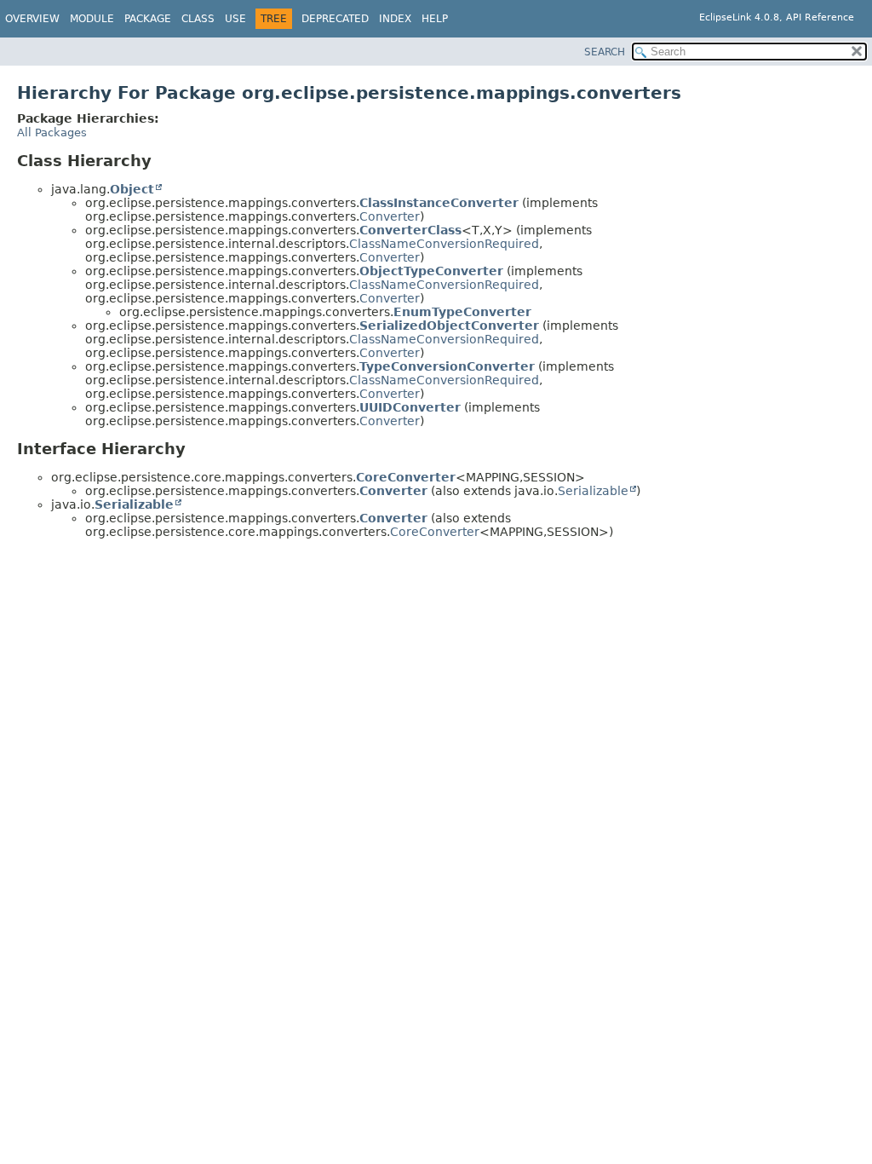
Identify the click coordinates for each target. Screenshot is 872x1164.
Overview (32, 19)
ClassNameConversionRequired (444, 244)
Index (395, 19)
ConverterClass (410, 230)
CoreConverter (406, 477)
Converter (389, 216)
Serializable (593, 491)
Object (132, 189)
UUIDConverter (410, 407)
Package (147, 19)
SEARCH (604, 52)
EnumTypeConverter (462, 312)
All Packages (52, 132)
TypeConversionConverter (447, 366)
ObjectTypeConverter (431, 271)
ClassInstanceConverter (439, 203)
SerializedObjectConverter (449, 325)
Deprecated (335, 19)
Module (92, 19)
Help (435, 19)
